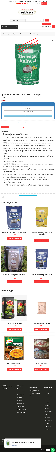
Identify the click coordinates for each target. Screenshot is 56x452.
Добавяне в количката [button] (13, 238)
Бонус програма (21, 412)
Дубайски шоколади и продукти (47, 405)
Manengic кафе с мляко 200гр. (28, 195)
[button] (53, 26)
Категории (6, 27)
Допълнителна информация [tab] (17, 127)
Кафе (8, 122)
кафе (16, 122)
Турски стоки (21, 122)
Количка (12, 3)
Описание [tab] (5, 127)
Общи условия (20, 385)
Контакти (19, 400)
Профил (44, 3)
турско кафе (28, 122)
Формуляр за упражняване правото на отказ (21, 406)
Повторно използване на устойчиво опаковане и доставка (48, 423)
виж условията (25, 3)
